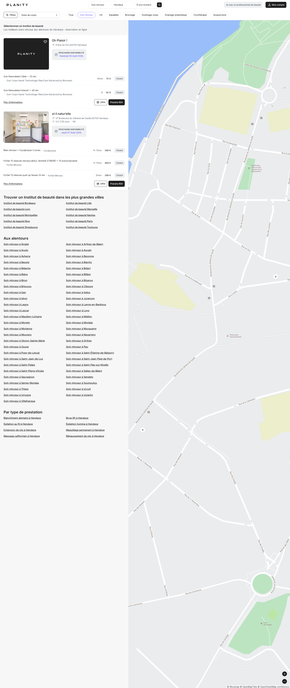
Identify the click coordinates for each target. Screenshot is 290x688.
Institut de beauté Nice (17, 221)
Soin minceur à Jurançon (80, 298)
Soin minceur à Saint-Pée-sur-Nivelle (87, 364)
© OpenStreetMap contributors (273, 686)
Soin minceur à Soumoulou (81, 382)
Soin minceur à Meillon (79, 316)
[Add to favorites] (45, 42)
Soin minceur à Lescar (16, 310)
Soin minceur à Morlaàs (79, 322)
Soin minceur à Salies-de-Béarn (84, 370)
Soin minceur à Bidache (17, 268)
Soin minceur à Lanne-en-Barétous (86, 304)
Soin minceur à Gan (15, 292)
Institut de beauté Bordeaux (20, 203)
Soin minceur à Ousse (16, 346)
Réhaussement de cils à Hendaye (85, 436)
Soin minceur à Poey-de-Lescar (22, 352)
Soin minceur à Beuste (16, 262)
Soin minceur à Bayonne (80, 256)
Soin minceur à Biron (15, 280)
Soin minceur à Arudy (16, 250)
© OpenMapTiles (248, 686)
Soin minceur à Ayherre (17, 256)
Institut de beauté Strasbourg (21, 227)
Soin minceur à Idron (15, 298)
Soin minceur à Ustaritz (79, 395)
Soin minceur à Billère (78, 274)
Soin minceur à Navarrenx (81, 334)
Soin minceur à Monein (17, 322)
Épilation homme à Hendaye (82, 423)
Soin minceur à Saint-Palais (19, 364)
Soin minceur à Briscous (17, 286)
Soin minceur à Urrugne (17, 395)
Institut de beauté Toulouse (82, 227)
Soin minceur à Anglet (16, 244)
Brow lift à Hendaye (77, 417)
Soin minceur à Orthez (79, 340)
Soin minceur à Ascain (79, 250)
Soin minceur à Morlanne (18, 328)
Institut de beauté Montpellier (21, 215)
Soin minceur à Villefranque (19, 401)
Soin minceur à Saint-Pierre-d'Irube (24, 370)
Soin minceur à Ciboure (79, 286)
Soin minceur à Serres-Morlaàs (21, 382)
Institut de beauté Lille (79, 203)
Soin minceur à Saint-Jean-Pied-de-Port (89, 358)
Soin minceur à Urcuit (78, 388)
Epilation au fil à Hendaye (18, 423)
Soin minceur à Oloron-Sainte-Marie (24, 340)
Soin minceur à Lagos (16, 304)
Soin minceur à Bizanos (79, 280)
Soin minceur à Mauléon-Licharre (23, 316)
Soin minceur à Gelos (78, 292)
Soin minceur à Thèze (16, 388)
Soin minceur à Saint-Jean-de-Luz (23, 358)
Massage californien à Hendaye (22, 436)
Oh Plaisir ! (59, 40)
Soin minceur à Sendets (79, 376)
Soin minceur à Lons (77, 310)
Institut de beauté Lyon (17, 209)
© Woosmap (233, 686)
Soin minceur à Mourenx (18, 334)
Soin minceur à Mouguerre (81, 328)
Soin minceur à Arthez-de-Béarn (84, 244)
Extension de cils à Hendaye (20, 430)
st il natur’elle (61, 114)
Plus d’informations (13, 102)
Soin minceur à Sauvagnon (19, 376)
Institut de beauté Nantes (80, 215)
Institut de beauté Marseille (81, 209)
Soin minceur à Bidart (78, 268)
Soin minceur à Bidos (16, 274)
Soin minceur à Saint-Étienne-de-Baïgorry (90, 352)
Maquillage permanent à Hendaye (85, 430)
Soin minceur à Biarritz (79, 262)
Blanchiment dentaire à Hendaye (22, 417)
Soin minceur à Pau (77, 346)
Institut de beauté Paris (79, 221)
